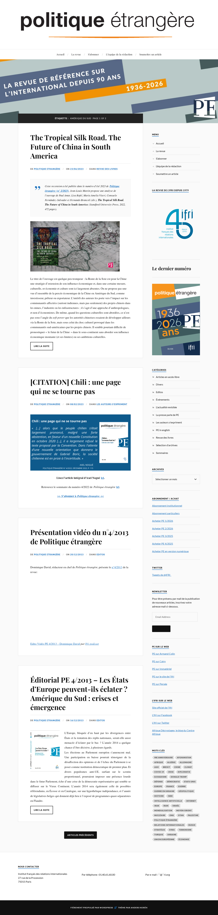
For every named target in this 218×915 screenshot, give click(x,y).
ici (102, 478)
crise (171, 772)
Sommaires (162, 452)
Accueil (60, 54)
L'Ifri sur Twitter (160, 722)
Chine (177, 767)
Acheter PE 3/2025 (162, 535)
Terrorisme (185, 830)
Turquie (158, 834)
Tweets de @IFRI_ (161, 574)
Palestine (193, 815)
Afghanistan (184, 757)
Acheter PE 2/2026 (162, 528)
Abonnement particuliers (166, 513)
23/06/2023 (77, 169)
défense (158, 782)
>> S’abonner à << (80, 496)
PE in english (163, 429)
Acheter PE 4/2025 (162, 543)
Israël (176, 806)
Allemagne (186, 762)
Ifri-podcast (92, 644)
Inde (170, 796)
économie (184, 839)
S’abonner (93, 54)
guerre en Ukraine (164, 791)
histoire (159, 796)
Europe (158, 786)
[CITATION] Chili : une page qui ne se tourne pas (75, 386)
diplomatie (184, 772)
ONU (171, 815)
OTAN (181, 815)
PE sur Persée (159, 683)
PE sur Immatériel (162, 668)
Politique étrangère (165, 820)
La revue (76, 54)
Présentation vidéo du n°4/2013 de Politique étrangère (79, 536)
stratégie (159, 830)
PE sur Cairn (159, 661)
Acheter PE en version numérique (170, 551)
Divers (159, 384)
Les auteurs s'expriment (112, 404)
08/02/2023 (77, 404)
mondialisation (163, 810)
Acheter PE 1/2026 (162, 520)
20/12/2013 (77, 554)
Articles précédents (80, 835)
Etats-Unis (189, 782)
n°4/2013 (117, 567)
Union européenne (164, 839)
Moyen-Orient (184, 810)
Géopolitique (186, 791)
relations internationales (169, 825)
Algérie (171, 762)
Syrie (172, 830)
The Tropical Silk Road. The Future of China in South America (75, 146)
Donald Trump (179, 777)
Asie (156, 767)
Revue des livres (107, 169)
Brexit (166, 767)
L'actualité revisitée (166, 407)
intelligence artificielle (168, 801)
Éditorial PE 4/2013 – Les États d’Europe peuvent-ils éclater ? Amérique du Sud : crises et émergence (79, 693)
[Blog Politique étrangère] (109, 24)
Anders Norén (139, 907)
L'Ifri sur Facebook (162, 715)
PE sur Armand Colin (163, 653)
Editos (101, 554)
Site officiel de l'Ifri (162, 707)
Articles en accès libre (167, 376)
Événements (162, 399)
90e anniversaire (163, 757)
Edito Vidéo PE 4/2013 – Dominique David (55, 644)
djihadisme (160, 777)
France (170, 786)
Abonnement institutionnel (167, 505)
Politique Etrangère (47, 169)
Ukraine (171, 834)
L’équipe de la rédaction (119, 54)
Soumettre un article (150, 54)
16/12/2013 (77, 720)
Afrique (158, 762)
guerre (182, 786)
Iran (165, 806)
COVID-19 (159, 772)
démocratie (173, 782)
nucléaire (159, 815)
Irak (156, 806)
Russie (191, 825)
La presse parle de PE (167, 414)
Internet (191, 801)
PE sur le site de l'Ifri (163, 676)
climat (188, 767)
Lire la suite (41, 346)
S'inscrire (161, 628)
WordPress (106, 907)
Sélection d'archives (166, 445)
